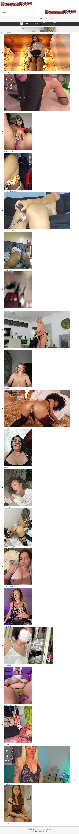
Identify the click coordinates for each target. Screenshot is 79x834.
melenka (7, 824)
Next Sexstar (6, 33)
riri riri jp (7, 665)
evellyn (7, 389)
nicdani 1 (7, 112)
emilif (6, 468)
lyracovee (8, 507)
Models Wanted (45, 829)
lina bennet (8, 784)
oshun (6, 428)
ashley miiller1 (9, 230)
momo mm (8, 310)
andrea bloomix (10, 705)
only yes (7, 72)
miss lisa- (7, 270)
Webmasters (33, 829)
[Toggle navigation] (4, 12)
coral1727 (8, 744)
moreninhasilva (10, 191)
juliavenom (8, 626)
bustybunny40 (9, 586)
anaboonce (8, 151)
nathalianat (8, 349)
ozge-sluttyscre (10, 547)
